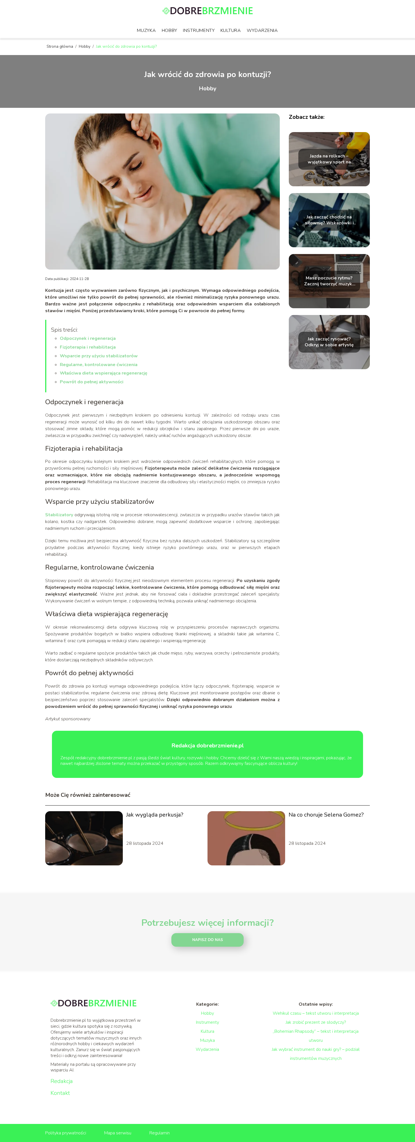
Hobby (170, 30)
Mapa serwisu (117, 1133)
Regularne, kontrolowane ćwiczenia (98, 365)
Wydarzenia (262, 30)
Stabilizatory (59, 515)
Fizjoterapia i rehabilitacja (88, 347)
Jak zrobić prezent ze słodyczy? (316, 1022)
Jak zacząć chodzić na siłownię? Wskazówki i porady (329, 220)
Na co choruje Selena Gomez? (326, 815)
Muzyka (146, 30)
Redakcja (62, 1081)
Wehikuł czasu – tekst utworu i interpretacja (316, 1013)
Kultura (230, 30)
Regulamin (159, 1133)
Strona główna (60, 46)
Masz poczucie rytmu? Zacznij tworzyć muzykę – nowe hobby (329, 281)
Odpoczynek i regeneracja (88, 338)
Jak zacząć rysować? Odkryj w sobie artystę (329, 342)
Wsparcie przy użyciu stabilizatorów (99, 356)
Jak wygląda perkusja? (154, 815)
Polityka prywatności (65, 1133)
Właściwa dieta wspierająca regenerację (103, 373)
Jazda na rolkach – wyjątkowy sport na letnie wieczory (329, 159)
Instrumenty (199, 30)
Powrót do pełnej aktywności (91, 382)
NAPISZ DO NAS (207, 939)
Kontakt (60, 1093)
